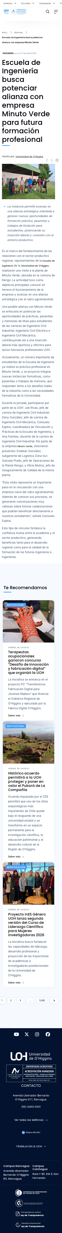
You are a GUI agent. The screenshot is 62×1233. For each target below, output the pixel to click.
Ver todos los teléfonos (29, 1120)
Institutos (8, 3)
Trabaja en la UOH (29, 1146)
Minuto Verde (25, 446)
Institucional (15, 605)
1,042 (42, 1000)
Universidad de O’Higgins (35, 265)
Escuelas (26, 3)
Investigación (16, 867)
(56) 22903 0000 (31, 1106)
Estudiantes (46, 3)
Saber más (14, 715)
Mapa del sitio (32, 1132)
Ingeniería (8, 53)
